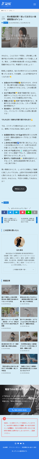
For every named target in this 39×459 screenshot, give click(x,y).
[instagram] (16, 443)
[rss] (23, 443)
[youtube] (21, 443)
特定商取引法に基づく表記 (29, 447)
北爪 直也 (19, 250)
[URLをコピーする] (34, 212)
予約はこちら (19, 189)
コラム (5, 23)
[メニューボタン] (34, 4)
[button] (4, 212)
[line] (18, 443)
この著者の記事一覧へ (19, 269)
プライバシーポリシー (15, 447)
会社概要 (5, 447)
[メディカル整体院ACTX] (6, 4)
